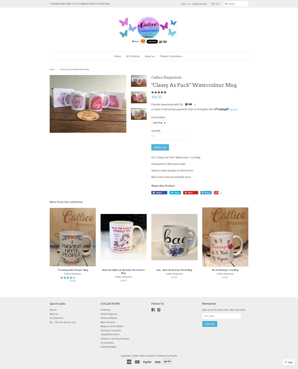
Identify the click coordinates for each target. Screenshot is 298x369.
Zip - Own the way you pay (63, 322)
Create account (199, 3)
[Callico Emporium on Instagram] (158, 310)
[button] (159, 92)
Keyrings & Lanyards (111, 330)
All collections (107, 342)
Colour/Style (158, 117)
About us (150, 56)
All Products (133, 56)
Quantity (155, 130)
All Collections (56, 317)
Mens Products (108, 322)
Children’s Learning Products (115, 338)
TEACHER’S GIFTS (110, 334)
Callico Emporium (147, 355)
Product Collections (171, 56)
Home (117, 56)
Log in (184, 3)
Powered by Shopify (167, 355)
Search (53, 309)
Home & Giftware (109, 317)
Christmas (105, 309)
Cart (218, 3)
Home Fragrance (109, 313)
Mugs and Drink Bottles (112, 326)
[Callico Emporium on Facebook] (153, 310)
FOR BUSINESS (108, 346)
